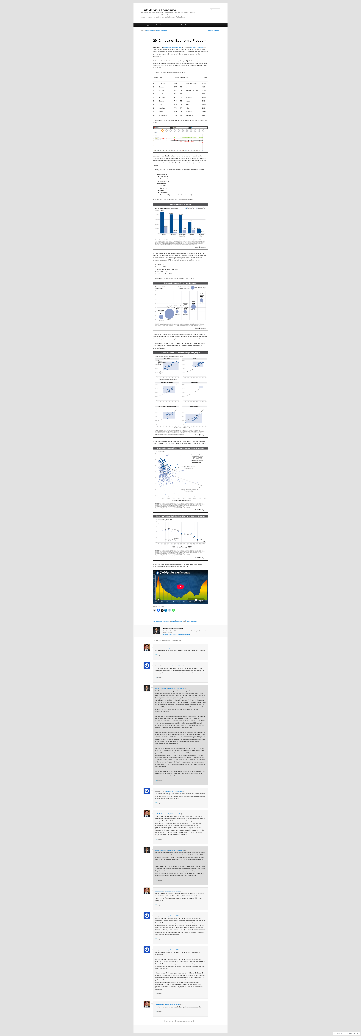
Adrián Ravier (159, 1004)
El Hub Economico (186, 25)
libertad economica (163, 622)
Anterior (210, 30)
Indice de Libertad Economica (172, 47)
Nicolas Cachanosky (161, 30)
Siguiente (217, 30)
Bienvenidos (163, 25)
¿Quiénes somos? (152, 25)
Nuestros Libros (174, 25)
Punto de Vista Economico (158, 10)
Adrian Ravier (159, 648)
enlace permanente (192, 622)
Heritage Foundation (196, 47)
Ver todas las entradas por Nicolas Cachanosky (176, 634)
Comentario (172, 620)
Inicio (142, 25)
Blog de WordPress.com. (180, 1029)
